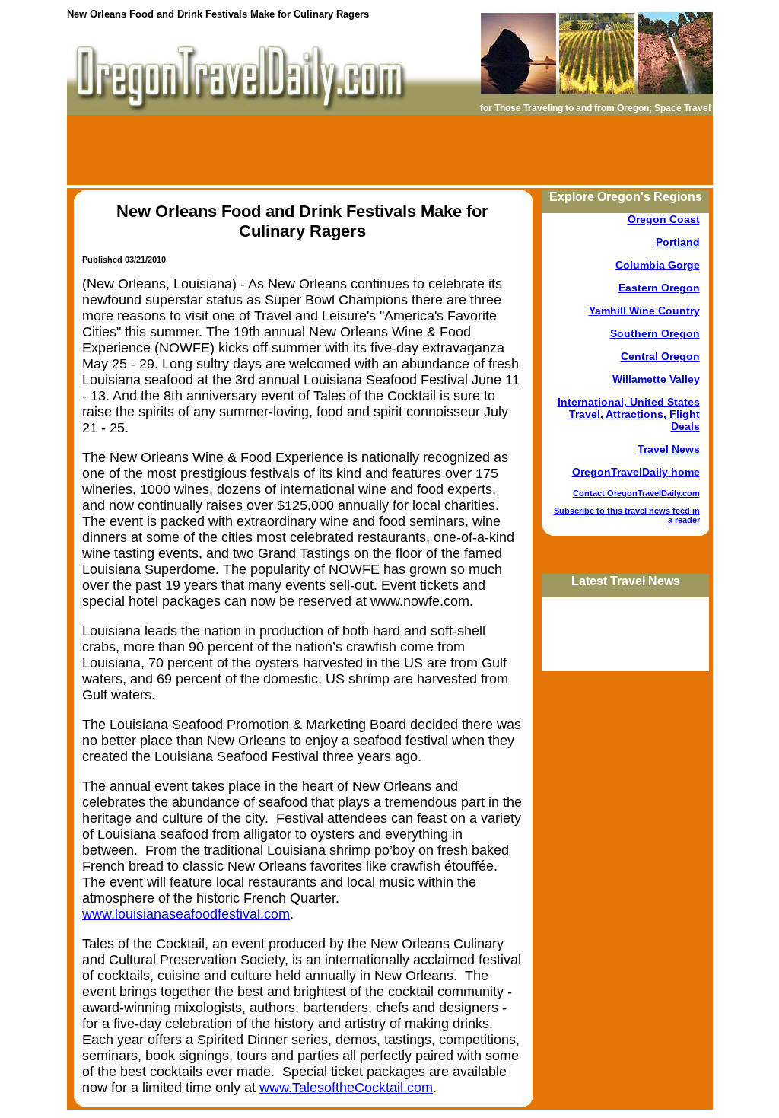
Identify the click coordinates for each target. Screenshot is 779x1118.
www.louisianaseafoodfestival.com (186, 914)
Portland (678, 242)
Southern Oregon (655, 333)
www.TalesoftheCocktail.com (346, 1087)
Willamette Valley (656, 379)
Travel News (669, 449)
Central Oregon (660, 356)
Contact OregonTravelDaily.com (636, 493)
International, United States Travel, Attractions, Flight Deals (629, 414)
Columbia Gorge (657, 265)
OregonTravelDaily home (636, 472)
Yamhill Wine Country (644, 310)
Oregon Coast (664, 219)
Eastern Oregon (659, 288)
